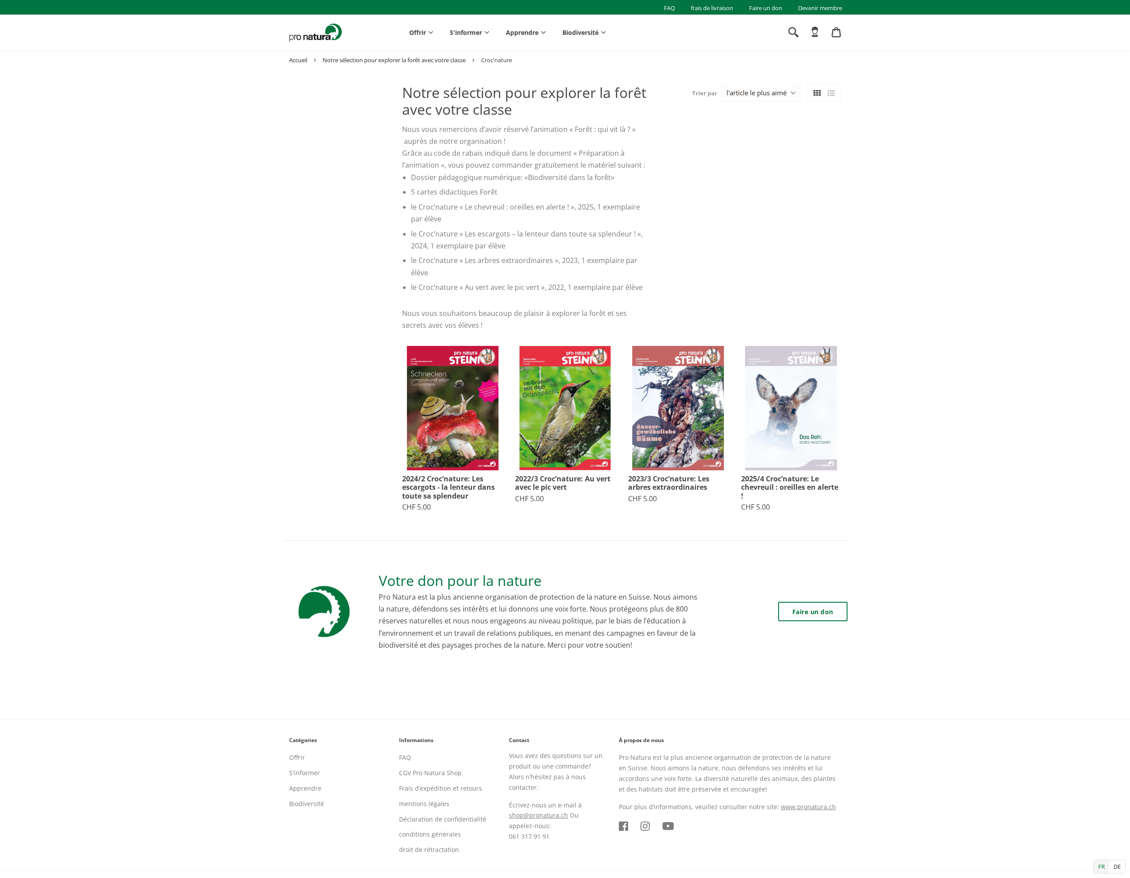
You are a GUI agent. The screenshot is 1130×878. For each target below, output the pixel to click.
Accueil (298, 60)
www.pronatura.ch (808, 807)
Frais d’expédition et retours (440, 788)
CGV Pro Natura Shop (430, 773)
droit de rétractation (429, 849)
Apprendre (522, 32)
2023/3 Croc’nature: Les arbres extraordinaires (668, 483)
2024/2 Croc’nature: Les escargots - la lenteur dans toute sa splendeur (448, 487)
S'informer (466, 32)
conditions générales (430, 834)
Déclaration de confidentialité (442, 819)
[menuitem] (814, 32)
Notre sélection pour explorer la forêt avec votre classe (394, 60)
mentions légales (424, 803)
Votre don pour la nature (460, 580)
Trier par (704, 93)
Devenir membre (820, 8)
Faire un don (765, 8)
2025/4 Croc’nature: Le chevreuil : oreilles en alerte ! (789, 487)
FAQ (669, 8)
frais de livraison (712, 8)
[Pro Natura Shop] (315, 32)
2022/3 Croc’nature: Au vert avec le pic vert (562, 483)
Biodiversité (580, 32)
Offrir (417, 32)
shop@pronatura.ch (538, 815)
